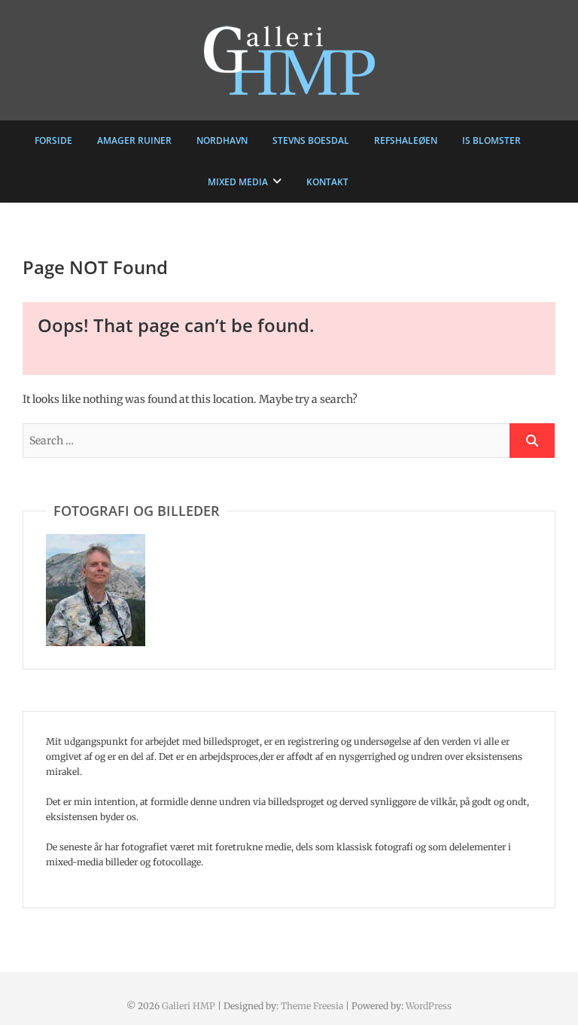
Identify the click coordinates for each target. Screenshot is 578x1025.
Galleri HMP (188, 1005)
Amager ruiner (134, 140)
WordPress (429, 1005)
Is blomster (491, 140)
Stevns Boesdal (310, 140)
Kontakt (327, 181)
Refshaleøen (405, 140)
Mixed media (238, 181)
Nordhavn (222, 140)
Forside (53, 140)
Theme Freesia (312, 1005)
